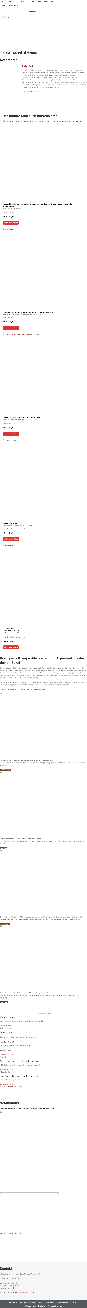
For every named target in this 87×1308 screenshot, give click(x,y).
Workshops (13, 2)
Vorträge (24, 2)
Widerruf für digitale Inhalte (35, 1306)
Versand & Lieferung (27, 1302)
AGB (39, 1302)
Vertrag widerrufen (55, 1306)
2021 (32, 2)
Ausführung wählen (11, 223)
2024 (52, 2)
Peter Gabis (29, 66)
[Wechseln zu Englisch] (5, 17)
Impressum (13, 1302)
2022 (39, 2)
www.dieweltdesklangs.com (24, 1292)
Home (4, 2)
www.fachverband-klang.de (9, 1288)
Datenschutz (49, 1302)
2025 (3, 6)
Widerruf (75, 1302)
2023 (46, 2)
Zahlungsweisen (62, 1302)
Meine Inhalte (13, 6)
